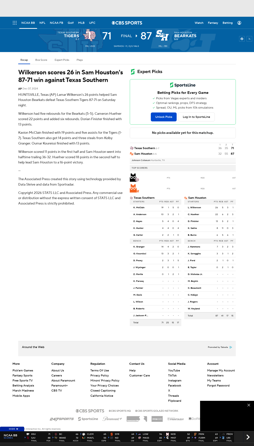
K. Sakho (192, 228)
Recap (24, 60)
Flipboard (174, 401)
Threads (173, 396)
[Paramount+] (112, 418)
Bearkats (185, 35)
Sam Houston (183, 32)
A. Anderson (139, 214)
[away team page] (90, 35)
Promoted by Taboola (218, 347)
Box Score (41, 60)
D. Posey (137, 261)
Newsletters (215, 375)
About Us (57, 370)
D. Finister (193, 221)
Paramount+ (59, 385)
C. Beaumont (194, 288)
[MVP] (157, 417)
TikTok (172, 375)
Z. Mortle (138, 274)
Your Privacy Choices (104, 385)
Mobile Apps (21, 396)
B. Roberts (138, 309)
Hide (12, 429)
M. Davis (137, 295)
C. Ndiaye (193, 295)
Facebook (174, 385)
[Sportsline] (88, 418)
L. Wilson (138, 302)
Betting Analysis (23, 385)
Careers (56, 375)
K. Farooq (138, 281)
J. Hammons (194, 247)
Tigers (71, 35)
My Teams (214, 380)
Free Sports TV (22, 380)
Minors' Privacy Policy (104, 380)
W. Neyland (194, 309)
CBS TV (56, 390)
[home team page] (163, 35)
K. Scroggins (194, 254)
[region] (227, 416)
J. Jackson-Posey (141, 316)
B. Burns (192, 235)
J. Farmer (138, 288)
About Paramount (63, 380)
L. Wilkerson (194, 208)
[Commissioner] (137, 417)
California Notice (101, 396)
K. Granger (139, 247)
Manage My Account (221, 370)
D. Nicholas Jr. (195, 274)
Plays (80, 60)
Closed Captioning (102, 390)
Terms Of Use (99, 370)
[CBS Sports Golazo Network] (156, 410)
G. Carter (138, 235)
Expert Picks (62, 60)
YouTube (174, 370)
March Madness (23, 390)
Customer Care (139, 375)
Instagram (174, 380)
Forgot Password (218, 385)
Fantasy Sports (22, 375)
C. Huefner (193, 214)
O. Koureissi (139, 254)
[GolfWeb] (196, 419)
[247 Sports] (62, 418)
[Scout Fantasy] (175, 419)
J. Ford (191, 261)
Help (132, 370)
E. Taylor (192, 267)
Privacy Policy (99, 375)
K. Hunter (138, 228)
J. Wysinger (139, 267)
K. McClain (138, 208)
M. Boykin (193, 281)
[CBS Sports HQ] (120, 410)
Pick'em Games (22, 370)
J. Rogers (193, 302)
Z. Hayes (137, 221)
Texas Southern (68, 32)
